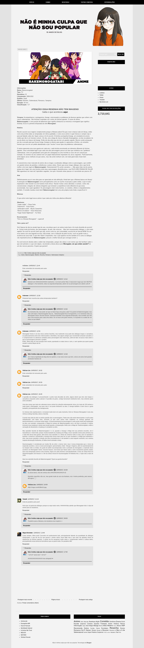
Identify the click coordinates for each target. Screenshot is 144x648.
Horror (122, 624)
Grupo (101, 97)
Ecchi (123, 621)
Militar (105, 625)
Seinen (88, 630)
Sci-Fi (83, 630)
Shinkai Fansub (25, 637)
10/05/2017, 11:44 (34, 265)
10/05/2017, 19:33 (36, 382)
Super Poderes (92, 632)
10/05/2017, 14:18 (62, 354)
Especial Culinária (86, 624)
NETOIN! (23, 635)
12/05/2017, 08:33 (62, 518)
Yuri (120, 632)
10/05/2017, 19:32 (36, 370)
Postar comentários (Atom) (30, 603)
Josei (87, 625)
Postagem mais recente (25, 599)
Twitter (102, 95)
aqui (65, 112)
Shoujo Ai (99, 630)
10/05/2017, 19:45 (36, 394)
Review (122, 628)
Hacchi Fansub (25, 626)
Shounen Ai (112, 630)
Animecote (24, 621)
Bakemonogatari (29, 255)
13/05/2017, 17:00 (62, 552)
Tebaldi (24, 499)
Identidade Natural (26, 628)
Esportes (96, 624)
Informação (78, 625)
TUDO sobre (107, 632)
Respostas (28, 275)
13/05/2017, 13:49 (39, 533)
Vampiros (61, 255)
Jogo (83, 625)
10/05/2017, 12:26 (34, 295)
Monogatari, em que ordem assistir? (76, 244)
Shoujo (94, 630)
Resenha (42, 255)
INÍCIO (31, 2)
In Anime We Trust (26, 630)
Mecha (101, 625)
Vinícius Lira (26, 370)
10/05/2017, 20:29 (62, 470)
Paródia (92, 628)
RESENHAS (65, 2)
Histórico (116, 624)
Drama (118, 621)
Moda (115, 625)
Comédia (104, 621)
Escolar (76, 624)
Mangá (95, 625)
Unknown (25, 295)
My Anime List (104, 102)
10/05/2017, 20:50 (42, 484)
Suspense (100, 632)
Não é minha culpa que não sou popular (40, 279)
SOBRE (48, 2)
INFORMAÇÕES (109, 2)
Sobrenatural (54, 255)
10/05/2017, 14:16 (62, 309)
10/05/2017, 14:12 (62, 279)
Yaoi (117, 632)
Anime (23, 255)
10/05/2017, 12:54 (34, 331)
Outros (86, 628)
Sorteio (85, 632)
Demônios (112, 621)
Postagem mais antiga (86, 599)
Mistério (37, 255)
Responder (25, 271)
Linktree (102, 93)
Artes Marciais (85, 621)
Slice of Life (120, 630)
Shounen (105, 630)
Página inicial (55, 599)
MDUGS (23, 632)
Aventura (92, 621)
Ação (97, 621)
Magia (91, 625)
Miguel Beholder (27, 533)
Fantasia (104, 624)
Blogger (89, 643)
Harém (110, 624)
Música (119, 625)
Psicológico (104, 628)
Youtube (102, 99)
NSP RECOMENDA (87, 2)
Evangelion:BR (25, 623)
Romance (48, 255)
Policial (98, 628)
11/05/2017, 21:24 (33, 499)
